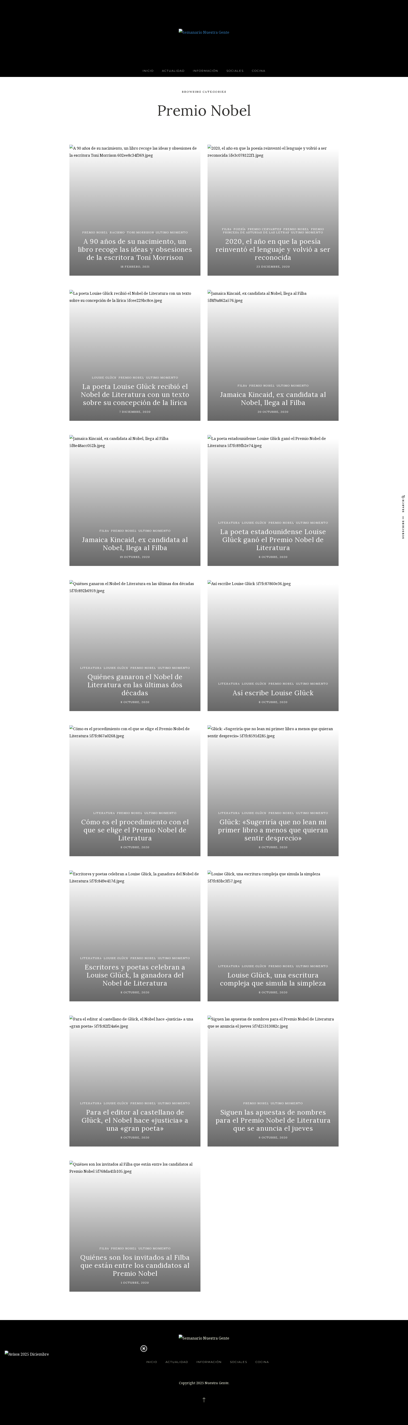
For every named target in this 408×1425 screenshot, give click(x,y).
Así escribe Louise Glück (273, 693)
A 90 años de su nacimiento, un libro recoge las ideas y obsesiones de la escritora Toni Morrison (135, 249)
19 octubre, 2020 (135, 557)
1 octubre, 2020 (135, 1282)
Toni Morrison (140, 232)
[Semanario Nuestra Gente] (204, 31)
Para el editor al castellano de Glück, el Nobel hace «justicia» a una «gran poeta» (135, 1120)
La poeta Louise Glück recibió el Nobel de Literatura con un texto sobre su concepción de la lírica (135, 394)
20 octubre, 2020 (273, 411)
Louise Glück (104, 377)
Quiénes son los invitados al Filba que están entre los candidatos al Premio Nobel (135, 1265)
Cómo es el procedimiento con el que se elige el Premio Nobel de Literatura (135, 830)
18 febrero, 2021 (135, 266)
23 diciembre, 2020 (273, 266)
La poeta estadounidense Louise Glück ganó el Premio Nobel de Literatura (273, 539)
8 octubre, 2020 (273, 557)
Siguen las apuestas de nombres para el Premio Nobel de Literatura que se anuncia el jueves (273, 1120)
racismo (117, 232)
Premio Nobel (95, 232)
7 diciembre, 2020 (135, 411)
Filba (227, 229)
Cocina (258, 70)
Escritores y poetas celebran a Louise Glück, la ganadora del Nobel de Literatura (135, 975)
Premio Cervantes (264, 229)
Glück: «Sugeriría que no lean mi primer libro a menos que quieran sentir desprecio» (273, 830)
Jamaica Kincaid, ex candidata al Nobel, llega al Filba (273, 398)
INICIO (148, 70)
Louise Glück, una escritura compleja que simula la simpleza (273, 979)
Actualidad (173, 70)
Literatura (229, 522)
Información (205, 70)
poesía (240, 229)
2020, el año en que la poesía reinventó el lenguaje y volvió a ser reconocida (273, 249)
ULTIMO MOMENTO (172, 232)
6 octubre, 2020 (273, 1137)
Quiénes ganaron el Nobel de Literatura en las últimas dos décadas (135, 685)
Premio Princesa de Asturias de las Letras (273, 230)
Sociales (235, 70)
